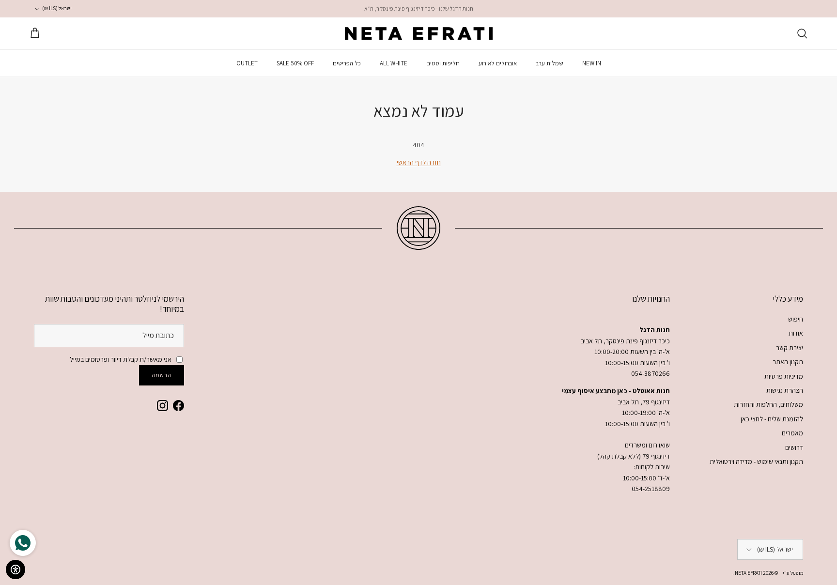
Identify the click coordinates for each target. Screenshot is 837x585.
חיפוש (795, 319)
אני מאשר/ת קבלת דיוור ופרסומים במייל (120, 359)
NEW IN (591, 63)
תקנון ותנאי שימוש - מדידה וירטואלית (756, 461)
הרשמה (161, 375)
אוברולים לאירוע (498, 63)
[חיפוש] (802, 33)
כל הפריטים (347, 63)
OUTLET (247, 63)
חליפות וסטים (443, 63)
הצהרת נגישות (784, 390)
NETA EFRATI (748, 573)
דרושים (794, 447)
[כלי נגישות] (15, 569)
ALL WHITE (393, 63)
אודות (796, 333)
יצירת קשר (789, 347)
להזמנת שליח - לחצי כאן (772, 419)
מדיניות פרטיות (783, 376)
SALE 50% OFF (295, 63)
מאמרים (792, 433)
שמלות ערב (549, 63)
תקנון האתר (788, 361)
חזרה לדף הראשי (419, 162)
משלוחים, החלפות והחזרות (768, 404)
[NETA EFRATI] (419, 33)
